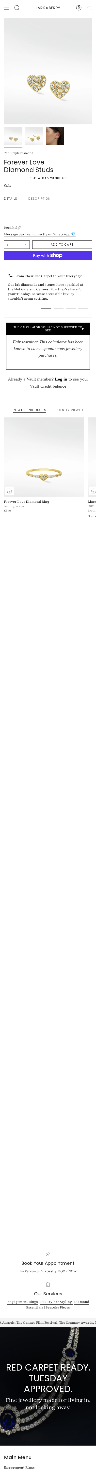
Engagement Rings (22, 1301)
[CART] (89, 7)
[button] (17, 7)
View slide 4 (83, 308)
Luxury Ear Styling (56, 1301)
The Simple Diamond (18, 153)
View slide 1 (46, 308)
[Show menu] (6, 7)
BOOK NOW (67, 1271)
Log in (61, 379)
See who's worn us (48, 178)
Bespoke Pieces (58, 1307)
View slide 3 (71, 308)
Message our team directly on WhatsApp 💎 (40, 234)
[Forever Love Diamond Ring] (44, 457)
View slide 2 (59, 308)
